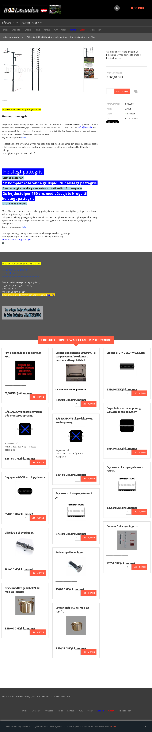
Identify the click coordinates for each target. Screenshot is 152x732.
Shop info (16, 30)
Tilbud (37, 30)
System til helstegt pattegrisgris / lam (78, 37)
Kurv (56, 30)
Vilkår (63, 30)
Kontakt (47, 30)
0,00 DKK (137, 8)
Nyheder (27, 30)
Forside (5, 30)
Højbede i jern (95, 30)
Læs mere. (113, 726)
